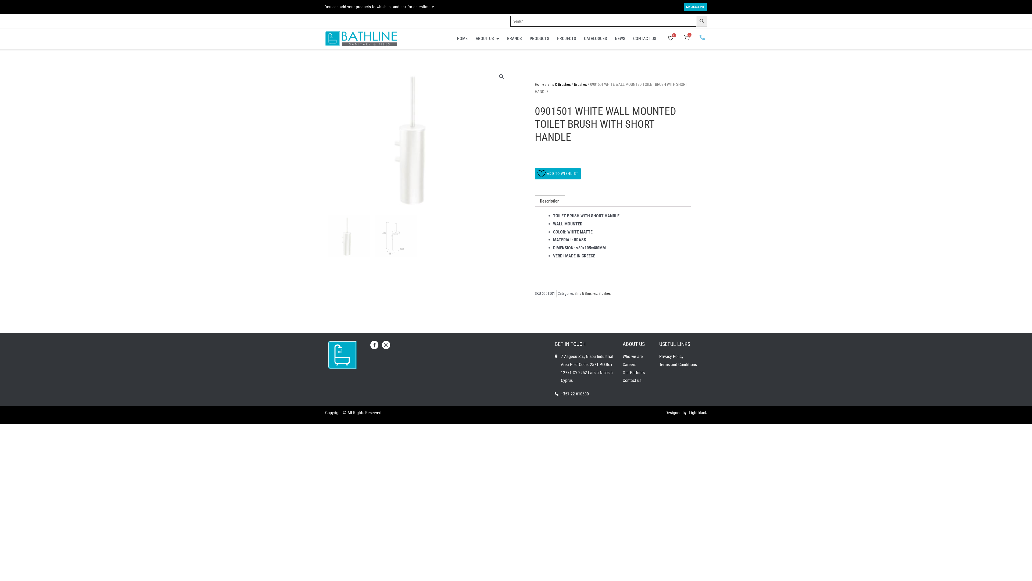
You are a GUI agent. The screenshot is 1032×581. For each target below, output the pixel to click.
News (620, 38)
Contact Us (644, 38)
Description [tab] (550, 201)
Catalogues (595, 38)
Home (462, 38)
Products (539, 38)
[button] (501, 77)
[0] (670, 38)
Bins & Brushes (559, 84)
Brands (514, 38)
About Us (485, 38)
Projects (566, 38)
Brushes (580, 84)
